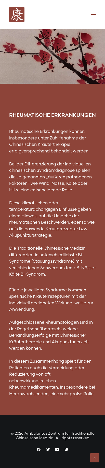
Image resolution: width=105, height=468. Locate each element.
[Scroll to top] (94, 457)
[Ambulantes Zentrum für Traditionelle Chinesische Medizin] (16, 14)
